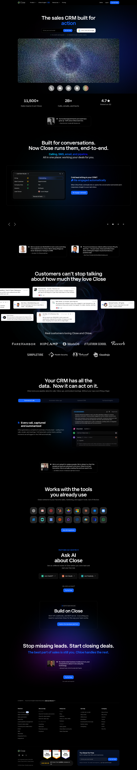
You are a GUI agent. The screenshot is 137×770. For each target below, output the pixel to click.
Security (103, 728)
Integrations (21, 738)
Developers (83, 719)
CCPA (102, 726)
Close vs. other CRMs (65, 718)
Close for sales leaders (44, 716)
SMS (19, 731)
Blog (61, 714)
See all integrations (68, 530)
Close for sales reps (44, 718)
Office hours (84, 717)
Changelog (83, 726)
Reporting (20, 719)
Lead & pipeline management (25, 721)
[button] (33, 2)
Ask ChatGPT (49, 576)
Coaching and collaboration (25, 726)
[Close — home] (21, 751)
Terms (103, 719)
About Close (104, 712)
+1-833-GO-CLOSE (85, 712)
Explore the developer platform (68, 624)
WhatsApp (20, 733)
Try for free (114, 2)
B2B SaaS (41, 726)
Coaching (41, 724)
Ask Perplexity (88, 576)
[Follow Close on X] (26, 755)
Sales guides (63, 726)
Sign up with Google (106, 762)
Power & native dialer (23, 724)
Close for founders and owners (47, 714)
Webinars (62, 716)
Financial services (43, 729)
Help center (83, 714)
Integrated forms (22, 736)
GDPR (102, 724)
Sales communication (23, 714)
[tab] (51, 88)
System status (84, 724)
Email (19, 728)
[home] (22, 3)
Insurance (41, 731)
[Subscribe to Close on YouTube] (22, 755)
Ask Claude (68, 576)
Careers (103, 717)
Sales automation (22, 717)
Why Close (104, 714)
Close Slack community (66, 729)
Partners (62, 721)
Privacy (103, 721)
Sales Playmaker (64, 731)
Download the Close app (87, 721)
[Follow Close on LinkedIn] (19, 755)
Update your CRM (78, 200)
